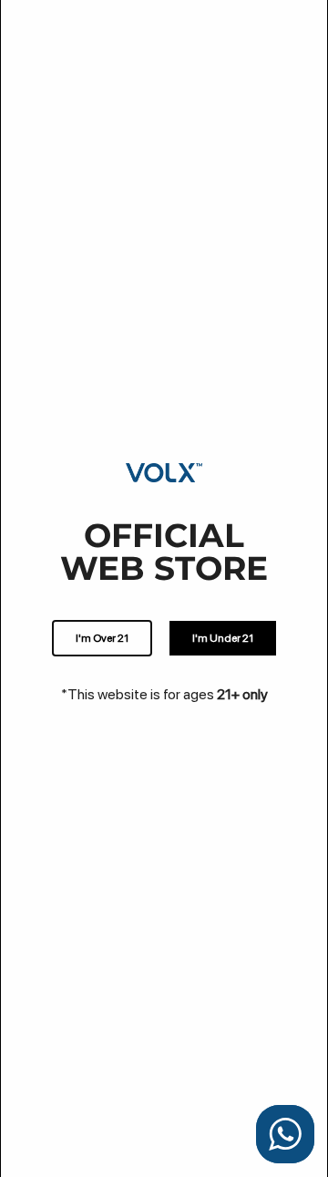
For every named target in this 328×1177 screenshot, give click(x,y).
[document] (164, 588)
